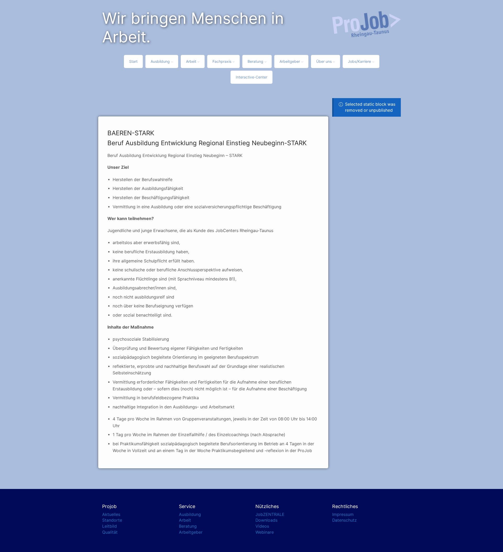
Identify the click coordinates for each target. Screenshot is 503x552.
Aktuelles (111, 514)
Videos (262, 526)
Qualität (110, 532)
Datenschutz (344, 520)
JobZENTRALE (270, 514)
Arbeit (191, 61)
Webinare (264, 532)
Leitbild (109, 526)
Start (133, 61)
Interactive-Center (251, 77)
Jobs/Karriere (359, 61)
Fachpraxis (221, 61)
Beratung (255, 61)
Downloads (266, 520)
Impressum (343, 514)
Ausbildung (160, 61)
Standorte (112, 520)
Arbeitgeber (290, 61)
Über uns (324, 61)
